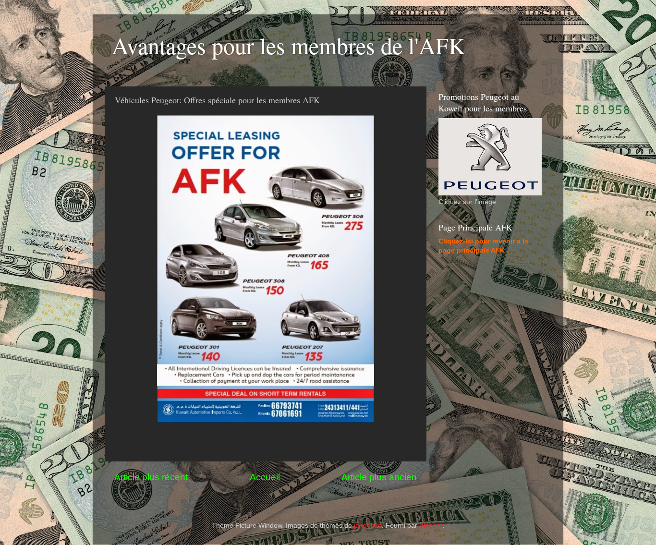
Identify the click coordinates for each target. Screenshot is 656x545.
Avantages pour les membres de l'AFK (288, 45)
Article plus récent (151, 477)
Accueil (265, 477)
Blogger (430, 525)
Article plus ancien (379, 477)
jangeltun (368, 525)
